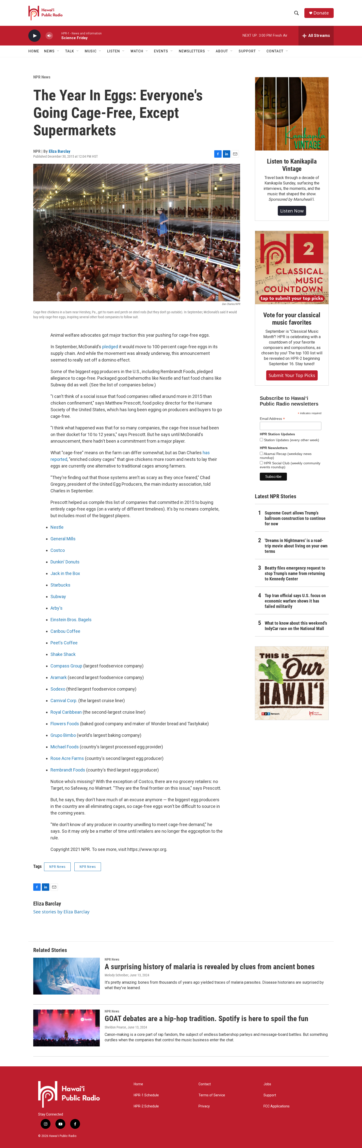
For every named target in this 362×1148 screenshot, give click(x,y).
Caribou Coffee (65, 631)
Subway (58, 596)
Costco (57, 550)
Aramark (58, 677)
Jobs (267, 1084)
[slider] (57, 35)
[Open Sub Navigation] (58, 51)
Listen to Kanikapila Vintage (292, 165)
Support (269, 1095)
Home (33, 51)
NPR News (41, 77)
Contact (204, 1084)
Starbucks (60, 585)
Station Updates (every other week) (291, 440)
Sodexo (58, 689)
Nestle (57, 527)
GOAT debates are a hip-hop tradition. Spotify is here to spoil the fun (206, 1018)
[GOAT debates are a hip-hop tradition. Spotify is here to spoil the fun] (66, 1028)
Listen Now (292, 211)
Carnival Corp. (63, 700)
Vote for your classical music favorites (291, 318)
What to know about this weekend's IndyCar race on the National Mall (296, 625)
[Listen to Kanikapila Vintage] (292, 114)
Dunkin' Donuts (65, 561)
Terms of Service (211, 1095)
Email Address (272, 418)
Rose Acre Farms (67, 758)
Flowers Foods (64, 723)
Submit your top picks (292, 375)
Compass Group (66, 665)
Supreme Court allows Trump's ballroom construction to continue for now (295, 518)
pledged (110, 346)
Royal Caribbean (66, 712)
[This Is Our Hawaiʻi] (292, 683)
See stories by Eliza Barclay (61, 912)
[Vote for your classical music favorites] (292, 267)
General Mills (63, 538)
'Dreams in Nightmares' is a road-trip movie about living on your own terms (296, 546)
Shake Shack (63, 654)
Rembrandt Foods (67, 769)
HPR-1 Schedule (146, 1095)
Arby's (56, 608)
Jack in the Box (65, 573)
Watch (137, 51)
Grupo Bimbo (63, 735)
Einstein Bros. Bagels (71, 619)
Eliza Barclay (59, 151)
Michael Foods (64, 746)
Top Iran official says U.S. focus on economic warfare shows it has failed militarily (295, 601)
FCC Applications (276, 1106)
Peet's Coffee (64, 642)
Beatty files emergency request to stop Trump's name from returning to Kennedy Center (295, 573)
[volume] (49, 35)
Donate (321, 12)
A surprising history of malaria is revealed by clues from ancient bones (210, 966)
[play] (34, 36)
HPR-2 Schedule (146, 1106)
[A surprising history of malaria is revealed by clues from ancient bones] (66, 976)
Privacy (204, 1106)
